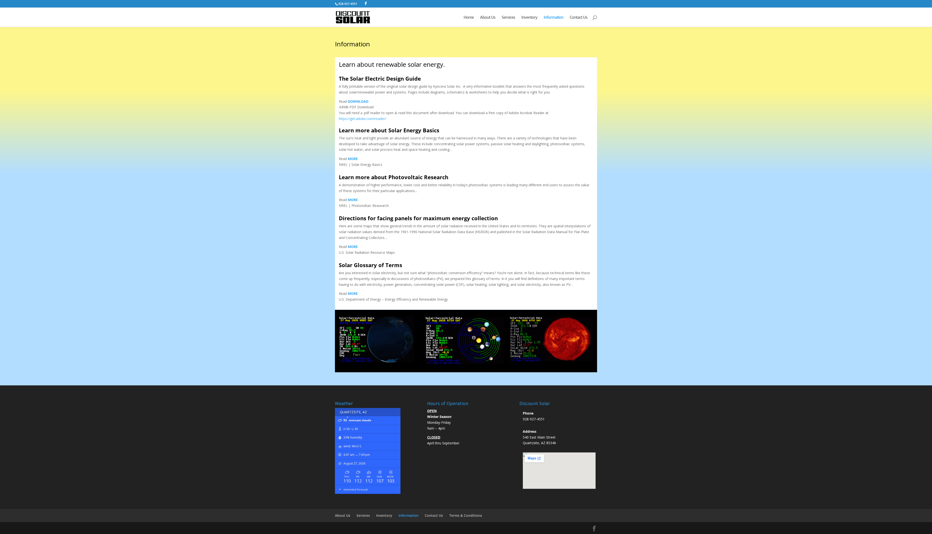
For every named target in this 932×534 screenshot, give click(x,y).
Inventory (529, 18)
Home (469, 18)
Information (553, 18)
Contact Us (578, 18)
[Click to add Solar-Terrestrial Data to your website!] (376, 361)
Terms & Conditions (465, 515)
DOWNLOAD (358, 101)
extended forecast (355, 489)
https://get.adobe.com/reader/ (362, 118)
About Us (487, 18)
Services (508, 18)
